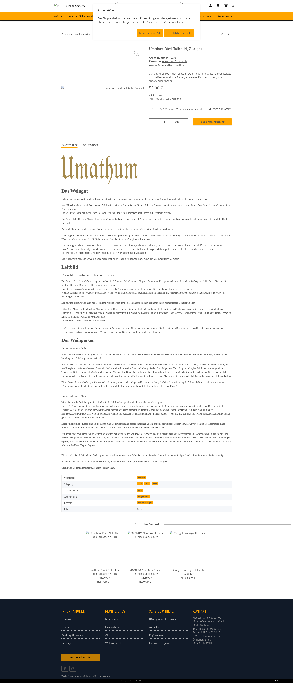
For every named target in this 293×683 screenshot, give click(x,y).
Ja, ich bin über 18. (149, 33)
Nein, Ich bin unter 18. (179, 33)
